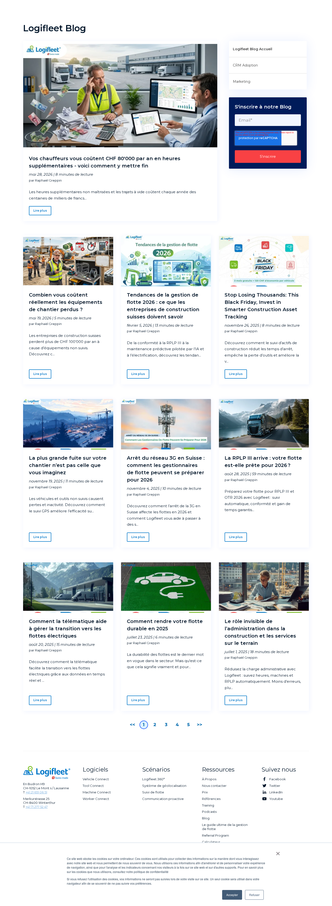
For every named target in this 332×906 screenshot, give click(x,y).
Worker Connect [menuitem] (96, 799)
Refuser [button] (254, 895)
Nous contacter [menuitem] (214, 786)
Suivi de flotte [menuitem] (153, 792)
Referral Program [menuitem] (215, 835)
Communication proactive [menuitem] (163, 799)
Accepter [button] (232, 895)
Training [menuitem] (208, 805)
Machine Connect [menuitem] (97, 792)
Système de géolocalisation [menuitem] (164, 786)
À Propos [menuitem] (209, 779)
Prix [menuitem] (205, 792)
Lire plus (40, 210)
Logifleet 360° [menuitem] (153, 779)
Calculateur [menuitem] (211, 842)
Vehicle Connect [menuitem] (96, 779)
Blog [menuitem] (206, 818)
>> (199, 724)
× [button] (278, 852)
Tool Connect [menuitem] (93, 786)
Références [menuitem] (211, 799)
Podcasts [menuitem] (209, 812)
